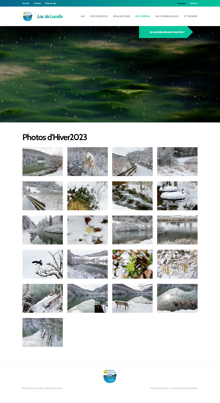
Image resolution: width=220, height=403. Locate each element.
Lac (83, 16)
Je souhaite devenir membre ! (167, 32)
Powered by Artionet (159, 388)
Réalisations (121, 16)
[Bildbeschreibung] (42, 161)
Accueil (25, 3)
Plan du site (50, 3)
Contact (37, 3)
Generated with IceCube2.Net (184, 388)
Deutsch (194, 3)
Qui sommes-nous (167, 16)
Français (181, 3)
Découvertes (99, 16)
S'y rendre (191, 16)
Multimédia (142, 16)
